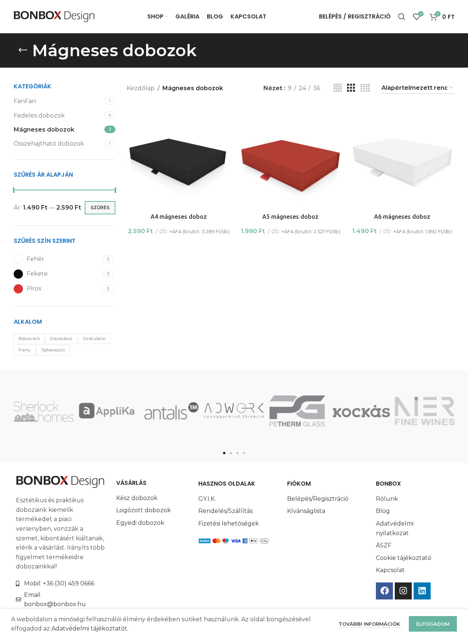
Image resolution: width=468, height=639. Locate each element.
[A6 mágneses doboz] (402, 157)
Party (24, 350)
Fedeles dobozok (39, 115)
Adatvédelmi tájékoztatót (89, 628)
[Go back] (23, 50)
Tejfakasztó (53, 350)
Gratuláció (94, 338)
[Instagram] (403, 590)
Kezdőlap (141, 88)
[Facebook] (384, 590)
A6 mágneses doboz (402, 216)
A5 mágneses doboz (290, 216)
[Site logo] (54, 16)
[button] (224, 453)
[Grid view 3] (351, 88)
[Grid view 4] (365, 88)
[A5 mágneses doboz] (290, 157)
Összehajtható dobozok (49, 143)
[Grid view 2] (338, 88)
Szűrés (100, 207)
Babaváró (29, 338)
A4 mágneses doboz (179, 216)
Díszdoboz (61, 338)
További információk (370, 624)
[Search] (401, 16)
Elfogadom (433, 624)
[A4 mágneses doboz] (179, 157)
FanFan (25, 101)
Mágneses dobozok (44, 129)
